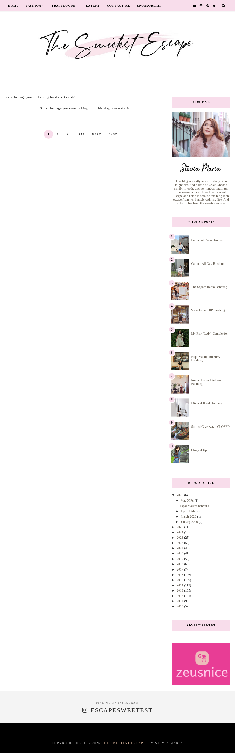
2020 (180, 553)
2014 (180, 585)
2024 (180, 532)
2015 (180, 580)
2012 (180, 596)
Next (96, 134)
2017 (180, 569)
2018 (180, 564)
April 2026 (188, 511)
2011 (180, 601)
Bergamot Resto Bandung (207, 240)
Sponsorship (149, 5)
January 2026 (190, 522)
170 (81, 134)
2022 (180, 543)
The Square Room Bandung (209, 287)
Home (13, 5)
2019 (180, 559)
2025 (180, 527)
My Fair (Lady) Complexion (209, 333)
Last (113, 134)
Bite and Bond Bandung (206, 403)
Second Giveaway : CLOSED (210, 426)
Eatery (93, 5)
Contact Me (118, 5)
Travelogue (63, 5)
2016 (180, 574)
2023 (180, 537)
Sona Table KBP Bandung (208, 310)
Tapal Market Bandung (194, 506)
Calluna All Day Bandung (207, 263)
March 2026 (189, 516)
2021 (180, 548)
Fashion (33, 5)
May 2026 (188, 500)
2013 (180, 590)
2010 (180, 606)
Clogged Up (199, 450)
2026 (180, 495)
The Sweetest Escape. (124, 743)
